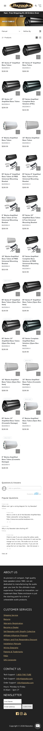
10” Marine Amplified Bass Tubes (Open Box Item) (11, 382)
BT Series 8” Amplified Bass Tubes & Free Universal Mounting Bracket (31, 177)
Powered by (30, 494)
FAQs (6, 656)
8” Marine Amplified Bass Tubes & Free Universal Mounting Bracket (10, 218)
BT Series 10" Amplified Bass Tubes (11, 100)
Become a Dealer (11, 627)
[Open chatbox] (37, 726)
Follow (4, 508)
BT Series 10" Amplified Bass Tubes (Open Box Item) (11, 340)
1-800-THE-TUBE (23, 674)
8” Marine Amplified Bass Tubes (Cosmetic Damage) (11, 459)
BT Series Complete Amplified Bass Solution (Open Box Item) (30, 342)
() (39, 5)
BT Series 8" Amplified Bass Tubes (31, 64)
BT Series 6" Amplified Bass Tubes (11, 64)
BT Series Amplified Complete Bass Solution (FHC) (30, 101)
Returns (7, 619)
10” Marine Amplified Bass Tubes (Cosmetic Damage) (31, 382)
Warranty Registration (13, 623)
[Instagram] (21, 714)
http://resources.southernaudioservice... (20, 519)
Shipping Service (11, 615)
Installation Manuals (12, 643)
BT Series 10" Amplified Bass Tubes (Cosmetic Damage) (11, 420)
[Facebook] (17, 714)
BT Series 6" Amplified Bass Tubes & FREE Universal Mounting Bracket (11, 177)
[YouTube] (25, 714)
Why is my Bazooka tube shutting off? (15, 528)
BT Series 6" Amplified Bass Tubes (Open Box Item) (11, 302)
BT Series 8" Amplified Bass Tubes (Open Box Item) (31, 302)
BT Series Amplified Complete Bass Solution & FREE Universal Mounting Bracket (30, 261)
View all (4, 554)
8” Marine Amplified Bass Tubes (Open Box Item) (31, 420)
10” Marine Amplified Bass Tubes (30, 139)
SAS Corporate (10, 660)
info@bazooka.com (24, 678)
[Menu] (5, 6)
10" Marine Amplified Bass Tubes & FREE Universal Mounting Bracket (10, 259)
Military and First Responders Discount (20, 639)
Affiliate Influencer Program (16, 635)
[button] (7, 522)
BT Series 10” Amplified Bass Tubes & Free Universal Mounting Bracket (31, 218)
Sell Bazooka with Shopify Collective (19, 631)
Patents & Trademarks (13, 652)
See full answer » (33, 546)
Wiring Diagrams (11, 648)
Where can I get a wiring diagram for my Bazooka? (19, 506)
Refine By (27, 31)
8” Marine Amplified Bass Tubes (10, 139)
